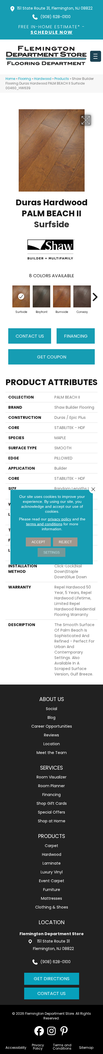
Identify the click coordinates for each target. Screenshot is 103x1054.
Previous (8, 294)
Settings (51, 552)
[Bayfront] (41, 296)
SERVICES (51, 768)
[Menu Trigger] (95, 56)
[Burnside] (62, 296)
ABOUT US (51, 699)
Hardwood (42, 79)
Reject (65, 542)
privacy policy (59, 519)
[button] (39, 1030)
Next (95, 294)
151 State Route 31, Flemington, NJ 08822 (55, 8)
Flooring (24, 79)
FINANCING (76, 336)
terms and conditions (44, 524)
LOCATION (52, 922)
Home (10, 79)
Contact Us (30, 336)
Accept (38, 542)
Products (61, 79)
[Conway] (82, 296)
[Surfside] (21, 296)
